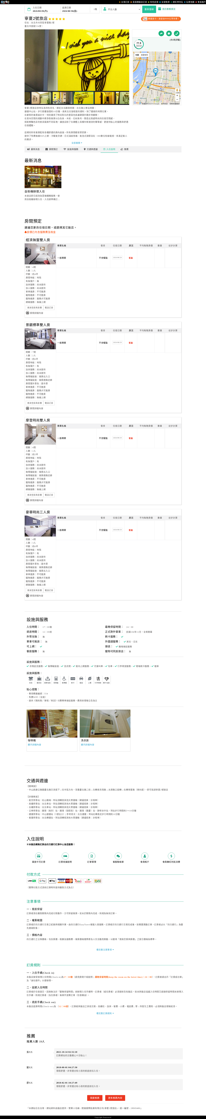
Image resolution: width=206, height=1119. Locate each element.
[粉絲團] (169, 33)
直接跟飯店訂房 (140, 2)
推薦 (126, 149)
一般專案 (61, 258)
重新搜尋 (149, 9)
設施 (72, 149)
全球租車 (165, 2)
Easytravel (107, 1117)
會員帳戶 (202, 2)
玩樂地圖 (190, 2)
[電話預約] (177, 33)
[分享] (161, 33)
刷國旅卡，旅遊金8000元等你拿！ (164, 19)
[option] (52, 724)
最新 (35, 149)
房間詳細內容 (36, 313)
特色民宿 (154, 2)
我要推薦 (94, 1098)
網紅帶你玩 (178, 2)
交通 (92, 149)
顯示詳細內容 (34, 745)
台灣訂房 (125, 2)
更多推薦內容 (115, 1098)
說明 (110, 149)
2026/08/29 (117, 257)
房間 (53, 149)
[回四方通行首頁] (5, 2)
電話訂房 (49, 308)
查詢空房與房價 (34, 308)
